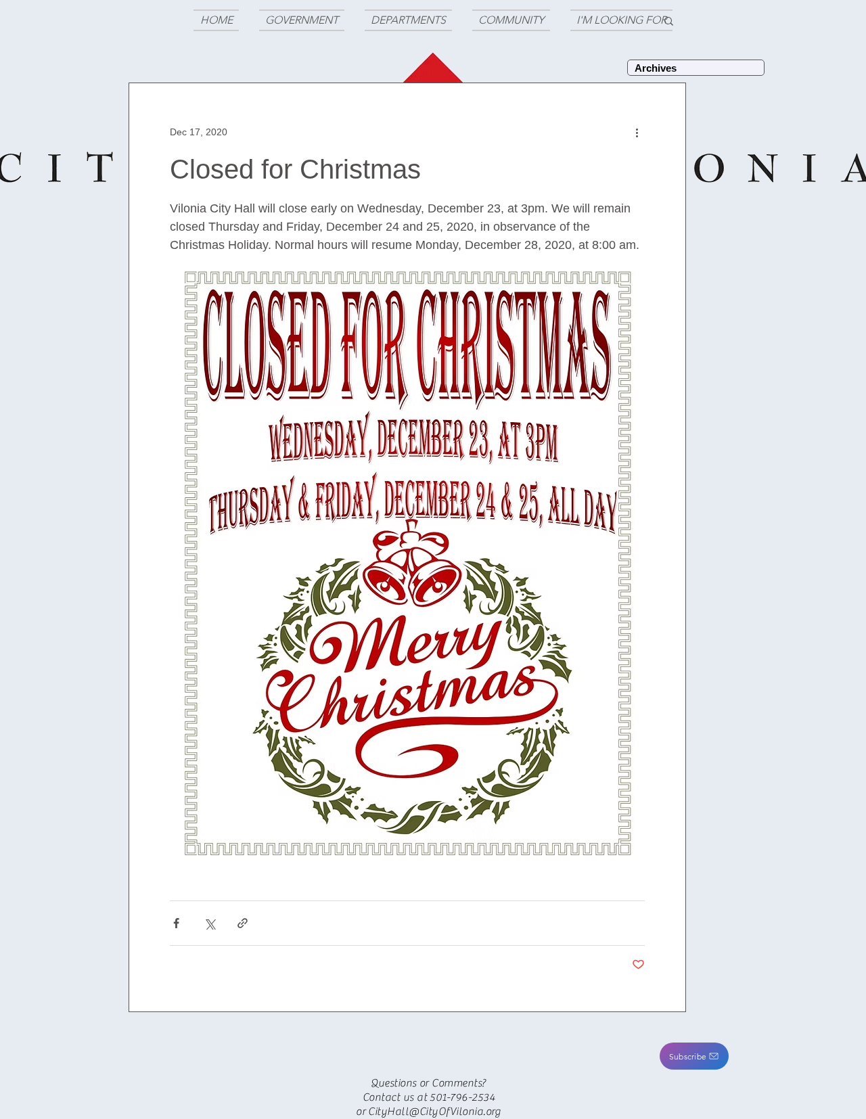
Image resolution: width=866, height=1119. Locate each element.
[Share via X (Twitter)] (209, 923)
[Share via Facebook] (176, 923)
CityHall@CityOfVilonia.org (434, 1111)
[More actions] (637, 132)
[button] (694, 1056)
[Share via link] (242, 923)
